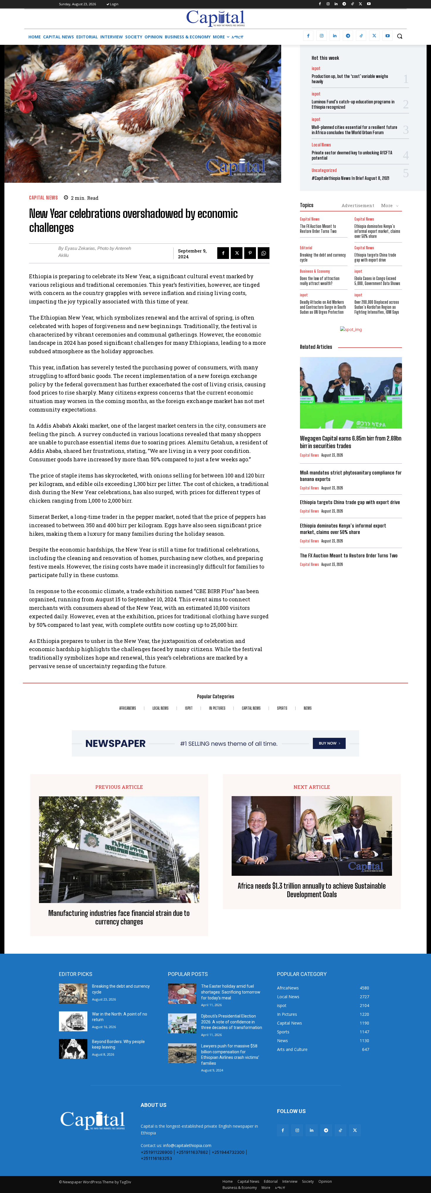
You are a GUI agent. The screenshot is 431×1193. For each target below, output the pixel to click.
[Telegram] (344, 4)
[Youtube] (368, 4)
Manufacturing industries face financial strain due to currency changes (119, 917)
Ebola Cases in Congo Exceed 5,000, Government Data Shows (377, 281)
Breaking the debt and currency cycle (323, 257)
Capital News (43, 197)
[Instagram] (328, 4)
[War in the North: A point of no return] (73, 1021)
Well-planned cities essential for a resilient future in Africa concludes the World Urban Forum (354, 129)
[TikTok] (352, 4)
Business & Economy (315, 271)
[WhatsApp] (263, 253)
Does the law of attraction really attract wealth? (320, 281)
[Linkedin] (336, 4)
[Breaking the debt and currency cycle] (73, 993)
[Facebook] (319, 4)
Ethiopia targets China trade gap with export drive (375, 257)
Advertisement (358, 205)
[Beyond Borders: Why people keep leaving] (73, 1049)
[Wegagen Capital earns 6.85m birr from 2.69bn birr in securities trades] (351, 393)
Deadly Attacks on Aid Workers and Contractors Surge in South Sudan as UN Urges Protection (323, 307)
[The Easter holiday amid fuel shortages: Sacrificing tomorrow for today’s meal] (182, 993)
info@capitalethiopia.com (187, 1145)
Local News (321, 145)
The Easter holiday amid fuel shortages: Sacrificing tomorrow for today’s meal (230, 992)
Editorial (306, 248)
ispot (316, 68)
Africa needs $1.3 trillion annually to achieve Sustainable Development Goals (312, 890)
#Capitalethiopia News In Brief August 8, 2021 (350, 178)
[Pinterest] (250, 253)
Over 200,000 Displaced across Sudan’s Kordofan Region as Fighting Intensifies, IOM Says (376, 307)
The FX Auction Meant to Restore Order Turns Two (318, 229)
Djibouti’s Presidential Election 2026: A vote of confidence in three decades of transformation (231, 1022)
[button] (400, 36)
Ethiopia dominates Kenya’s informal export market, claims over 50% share (377, 231)
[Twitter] (360, 4)
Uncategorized (324, 170)
